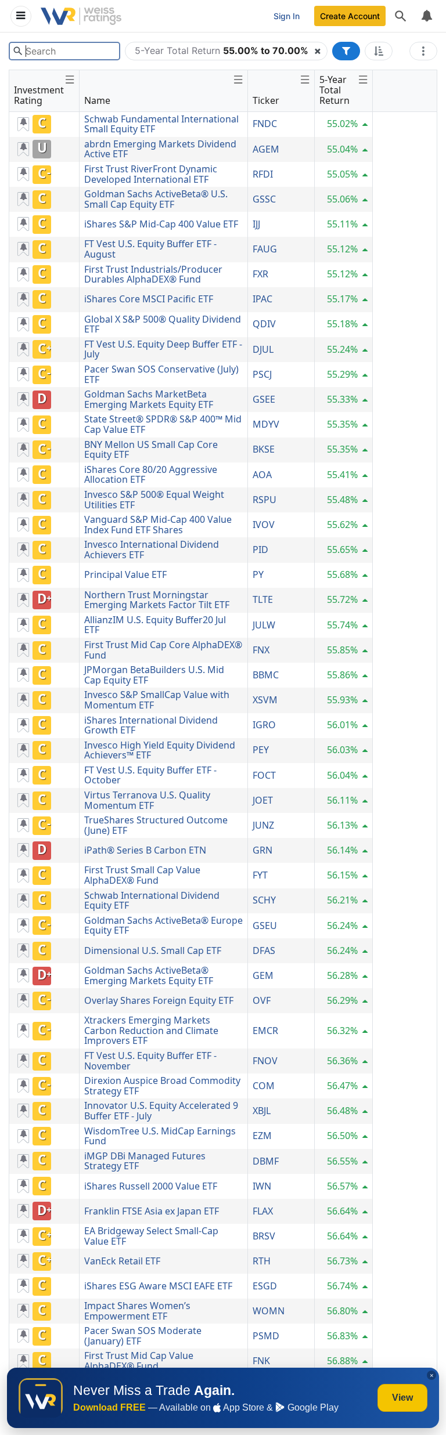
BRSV (264, 1236)
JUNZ (263, 825)
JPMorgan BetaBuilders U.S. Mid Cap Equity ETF (154, 674)
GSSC (264, 199)
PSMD (266, 1335)
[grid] (191, 743)
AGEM (266, 149)
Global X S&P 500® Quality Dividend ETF (162, 324)
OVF (262, 1000)
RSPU (264, 499)
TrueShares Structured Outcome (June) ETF (156, 825)
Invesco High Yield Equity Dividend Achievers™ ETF (159, 750)
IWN (262, 1186)
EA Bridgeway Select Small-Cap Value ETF (151, 1236)
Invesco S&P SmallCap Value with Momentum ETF (156, 699)
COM (264, 1085)
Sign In (287, 16)
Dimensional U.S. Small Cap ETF (152, 950)
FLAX (263, 1211)
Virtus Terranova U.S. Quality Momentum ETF (147, 800)
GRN (262, 850)
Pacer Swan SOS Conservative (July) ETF (161, 374)
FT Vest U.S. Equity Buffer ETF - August (150, 249)
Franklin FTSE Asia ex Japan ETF (151, 1211)
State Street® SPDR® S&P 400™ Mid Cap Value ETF (163, 424)
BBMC (266, 674)
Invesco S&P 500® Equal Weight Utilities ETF (154, 499)
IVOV (264, 524)
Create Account (350, 16)
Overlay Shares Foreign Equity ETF (158, 1000)
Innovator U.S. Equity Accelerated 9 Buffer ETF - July (161, 1110)
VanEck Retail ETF (122, 1261)
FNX (261, 650)
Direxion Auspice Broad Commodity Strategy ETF (162, 1085)
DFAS (264, 950)
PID (260, 549)
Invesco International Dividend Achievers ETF (151, 549)
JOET (263, 800)
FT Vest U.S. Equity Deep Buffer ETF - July (163, 349)
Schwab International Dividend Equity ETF (152, 900)
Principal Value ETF (125, 574)
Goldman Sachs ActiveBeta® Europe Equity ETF (163, 925)
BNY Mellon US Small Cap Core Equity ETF (151, 449)
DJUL (263, 349)
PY (258, 574)
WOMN (269, 1310)
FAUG (265, 249)
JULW (264, 625)
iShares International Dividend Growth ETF (151, 725)
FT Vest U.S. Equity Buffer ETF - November (150, 1060)
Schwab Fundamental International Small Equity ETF (161, 124)
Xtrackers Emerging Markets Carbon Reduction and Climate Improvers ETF (151, 1030)
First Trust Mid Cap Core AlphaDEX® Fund (163, 650)
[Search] (400, 16)
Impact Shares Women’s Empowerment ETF (137, 1310)
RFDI (263, 174)
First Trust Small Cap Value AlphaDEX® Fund (142, 875)
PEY (261, 749)
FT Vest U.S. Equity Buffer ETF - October (150, 775)
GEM (263, 975)
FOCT (264, 775)
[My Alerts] (426, 16)
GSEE (264, 399)
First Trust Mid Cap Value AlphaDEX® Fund (138, 1360)
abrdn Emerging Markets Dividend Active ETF (160, 149)
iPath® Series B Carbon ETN (145, 850)
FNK (261, 1360)
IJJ (256, 224)
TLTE (263, 599)
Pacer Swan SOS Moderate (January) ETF (143, 1335)
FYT (260, 875)
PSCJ (262, 374)
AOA (262, 474)
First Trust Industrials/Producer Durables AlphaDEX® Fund (153, 274)
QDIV (264, 323)
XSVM (265, 699)
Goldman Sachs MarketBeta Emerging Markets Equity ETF (148, 399)
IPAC (262, 298)
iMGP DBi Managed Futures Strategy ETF (145, 1161)
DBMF (266, 1161)
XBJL (262, 1110)
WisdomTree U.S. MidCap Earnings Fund (160, 1136)
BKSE (264, 449)
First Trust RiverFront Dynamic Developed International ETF (150, 174)
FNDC (265, 123)
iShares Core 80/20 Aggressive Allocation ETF (150, 474)
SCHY (264, 900)
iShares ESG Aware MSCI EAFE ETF (158, 1285)
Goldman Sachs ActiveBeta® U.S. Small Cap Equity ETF (156, 199)
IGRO (264, 724)
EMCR (265, 1030)
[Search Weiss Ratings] (17, 51)
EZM (262, 1135)
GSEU (265, 925)
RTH (262, 1261)
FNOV (265, 1060)
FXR (260, 274)
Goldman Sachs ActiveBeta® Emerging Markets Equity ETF (148, 975)
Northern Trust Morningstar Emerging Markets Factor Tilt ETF (156, 600)
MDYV (266, 424)
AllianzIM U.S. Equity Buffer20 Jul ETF (155, 625)
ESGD (265, 1285)
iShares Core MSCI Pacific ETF (148, 298)
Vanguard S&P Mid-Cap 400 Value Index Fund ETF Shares (158, 524)
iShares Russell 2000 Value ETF (150, 1186)
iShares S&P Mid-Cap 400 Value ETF (161, 224)
